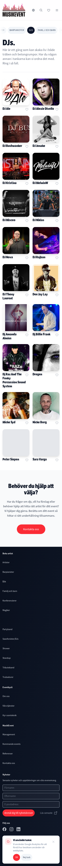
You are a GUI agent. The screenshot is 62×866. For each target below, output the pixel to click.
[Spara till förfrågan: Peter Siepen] (26, 459)
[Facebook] (4, 830)
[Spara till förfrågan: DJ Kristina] (26, 183)
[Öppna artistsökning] (41, 10)
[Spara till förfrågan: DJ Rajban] (56, 257)
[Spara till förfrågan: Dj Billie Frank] (56, 334)
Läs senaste (46, 813)
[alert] (31, 849)
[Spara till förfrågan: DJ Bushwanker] (26, 146)
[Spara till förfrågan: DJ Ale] (26, 109)
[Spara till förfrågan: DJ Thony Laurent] (26, 294)
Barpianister (17, 30)
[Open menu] (56, 10)
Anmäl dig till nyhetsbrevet (18, 813)
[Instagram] (11, 830)
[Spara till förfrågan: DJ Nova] (26, 257)
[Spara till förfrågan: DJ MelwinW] (56, 183)
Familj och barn (47, 30)
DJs (31, 30)
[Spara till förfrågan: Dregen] (56, 374)
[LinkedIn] (18, 830)
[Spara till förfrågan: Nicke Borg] (56, 422)
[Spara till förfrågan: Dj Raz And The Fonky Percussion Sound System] (26, 374)
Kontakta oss (31, 529)
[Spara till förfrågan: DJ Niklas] (56, 220)
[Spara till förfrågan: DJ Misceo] (26, 220)
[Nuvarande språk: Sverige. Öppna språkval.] (33, 10)
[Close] (53, 841)
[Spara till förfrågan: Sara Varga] (56, 459)
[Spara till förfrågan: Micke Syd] (26, 422)
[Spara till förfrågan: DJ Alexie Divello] (56, 109)
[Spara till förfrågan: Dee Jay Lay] (56, 294)
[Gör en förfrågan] (48, 10)
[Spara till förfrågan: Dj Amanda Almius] (26, 334)
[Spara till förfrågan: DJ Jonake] (56, 146)
